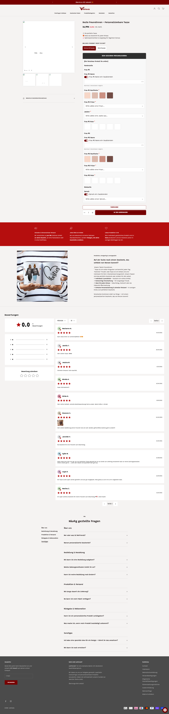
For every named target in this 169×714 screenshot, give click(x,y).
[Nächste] (72, 47)
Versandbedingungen (149, 676)
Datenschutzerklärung (149, 672)
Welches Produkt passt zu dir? (94, 43)
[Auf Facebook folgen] (6, 701)
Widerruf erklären (148, 694)
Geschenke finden (75, 13)
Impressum (146, 669)
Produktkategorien (89, 13)
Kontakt (145, 666)
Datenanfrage (147, 691)
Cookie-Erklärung (148, 688)
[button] (29, 339)
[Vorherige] (25, 47)
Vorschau (114, 207)
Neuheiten (112, 13)
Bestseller (102, 13)
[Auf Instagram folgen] (11, 701)
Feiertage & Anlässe (60, 13)
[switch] (86, 77)
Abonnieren (11, 682)
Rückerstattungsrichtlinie (151, 684)
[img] (64, 333)
